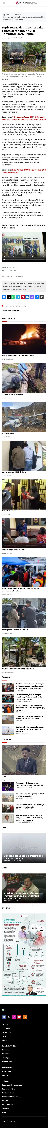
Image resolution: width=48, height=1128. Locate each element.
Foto (4, 828)
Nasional (17, 15)
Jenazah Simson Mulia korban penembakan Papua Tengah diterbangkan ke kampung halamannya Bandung (21, 588)
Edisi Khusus (7, 1067)
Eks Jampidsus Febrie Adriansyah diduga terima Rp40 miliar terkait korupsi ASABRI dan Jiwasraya (30, 686)
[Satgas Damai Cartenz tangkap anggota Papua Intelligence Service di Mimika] (24, 613)
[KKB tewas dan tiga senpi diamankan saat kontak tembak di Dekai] (24, 378)
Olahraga (5, 1058)
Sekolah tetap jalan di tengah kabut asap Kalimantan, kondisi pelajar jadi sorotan (29, 697)
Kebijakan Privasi (9, 1089)
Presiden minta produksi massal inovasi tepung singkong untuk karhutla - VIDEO (22, 896)
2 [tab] (21, 865)
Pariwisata (6, 1054)
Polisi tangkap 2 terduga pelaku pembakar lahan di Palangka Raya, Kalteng (30, 707)
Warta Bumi (7, 1062)
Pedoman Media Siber (11, 1097)
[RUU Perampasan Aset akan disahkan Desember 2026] (24, 760)
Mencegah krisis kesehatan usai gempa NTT (22, 989)
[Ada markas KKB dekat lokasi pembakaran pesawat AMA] (24, 417)
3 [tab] (24, 865)
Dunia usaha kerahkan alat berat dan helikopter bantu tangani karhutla (30, 729)
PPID (4, 1113)
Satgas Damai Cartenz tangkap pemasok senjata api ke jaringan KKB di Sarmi (24, 471)
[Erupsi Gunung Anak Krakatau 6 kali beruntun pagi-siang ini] (8, 719)
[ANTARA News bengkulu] (26, 3)
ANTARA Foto (7, 1105)
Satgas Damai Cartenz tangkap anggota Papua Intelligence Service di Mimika (23, 628)
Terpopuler (7, 677)
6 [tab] (26, 905)
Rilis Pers (5, 1075)
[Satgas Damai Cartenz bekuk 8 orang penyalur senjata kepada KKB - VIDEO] (24, 533)
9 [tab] (36, 905)
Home (8, 15)
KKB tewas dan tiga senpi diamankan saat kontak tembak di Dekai (21, 393)
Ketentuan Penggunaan (12, 1085)
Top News (6, 739)
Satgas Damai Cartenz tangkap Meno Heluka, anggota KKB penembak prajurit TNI (22, 667)
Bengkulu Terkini (9, 1046)
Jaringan (5, 1081)
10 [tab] (39, 905)
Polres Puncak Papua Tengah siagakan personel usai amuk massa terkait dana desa (23, 354)
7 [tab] (29, 905)
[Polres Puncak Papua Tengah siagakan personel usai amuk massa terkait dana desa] (24, 339)
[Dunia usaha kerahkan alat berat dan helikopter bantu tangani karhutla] (8, 730)
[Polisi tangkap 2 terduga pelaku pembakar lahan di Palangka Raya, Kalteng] (8, 709)
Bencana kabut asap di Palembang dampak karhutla (23, 857)
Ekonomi (5, 1050)
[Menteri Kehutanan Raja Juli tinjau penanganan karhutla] (8, 808)
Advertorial (6, 1071)
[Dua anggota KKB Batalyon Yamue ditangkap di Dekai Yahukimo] (24, 494)
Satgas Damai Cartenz (16, 306)
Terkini (5, 1024)
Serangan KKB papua (11, 311)
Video (4, 868)
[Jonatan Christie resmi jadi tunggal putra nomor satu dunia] (8, 786)
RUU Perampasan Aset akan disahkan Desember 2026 (24, 775)
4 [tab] (27, 865)
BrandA (5, 1101)
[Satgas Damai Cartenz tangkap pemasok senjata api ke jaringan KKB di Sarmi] (24, 455)
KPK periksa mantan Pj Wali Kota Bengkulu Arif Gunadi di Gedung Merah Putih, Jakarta (29, 817)
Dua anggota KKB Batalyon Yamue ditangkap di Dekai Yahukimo (23, 509)
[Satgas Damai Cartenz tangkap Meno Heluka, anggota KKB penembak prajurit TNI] (24, 652)
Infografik (6, 908)
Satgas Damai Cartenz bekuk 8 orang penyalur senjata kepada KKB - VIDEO (23, 548)
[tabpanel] (24, 848)
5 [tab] (31, 865)
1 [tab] (17, 865)
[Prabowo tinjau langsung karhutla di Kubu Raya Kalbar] (8, 797)
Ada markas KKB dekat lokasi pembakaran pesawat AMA (21, 432)
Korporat (5, 1109)
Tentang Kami (8, 1093)
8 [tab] (32, 905)
